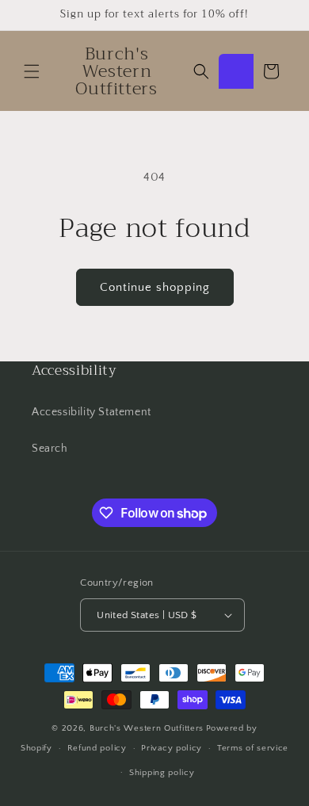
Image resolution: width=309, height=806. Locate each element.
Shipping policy (162, 772)
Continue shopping (155, 287)
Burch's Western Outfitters (147, 728)
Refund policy (97, 748)
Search (50, 448)
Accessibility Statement (91, 412)
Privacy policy (171, 748)
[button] (31, 71)
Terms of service (252, 748)
